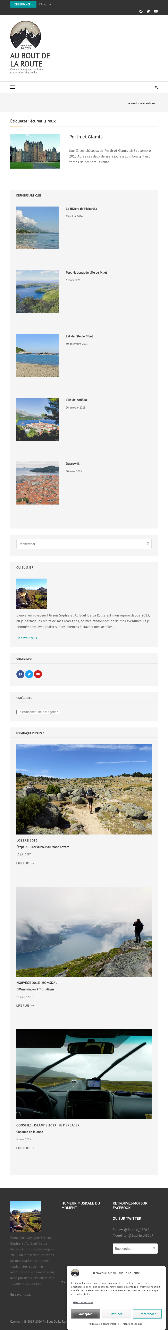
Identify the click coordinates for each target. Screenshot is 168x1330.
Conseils (24, 1125)
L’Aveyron (45, 4)
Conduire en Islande (29, 1132)
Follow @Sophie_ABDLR (131, 1229)
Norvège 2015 (28, 983)
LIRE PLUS (25, 863)
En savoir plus (26, 638)
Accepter (85, 1314)
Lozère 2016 (27, 840)
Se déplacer (69, 1125)
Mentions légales (132, 1323)
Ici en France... (23, 4)
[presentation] (37, 228)
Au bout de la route (30, 59)
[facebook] (20, 674)
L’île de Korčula (76, 400)
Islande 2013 (45, 1125)
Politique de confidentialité (104, 1323)
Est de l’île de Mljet (79, 336)
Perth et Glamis (86, 137)
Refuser (116, 1314)
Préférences (147, 1314)
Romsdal (49, 983)
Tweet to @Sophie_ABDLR (133, 1235)
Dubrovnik (72, 463)
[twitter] (29, 674)
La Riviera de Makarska (81, 209)
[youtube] (38, 674)
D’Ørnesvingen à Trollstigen (35, 989)
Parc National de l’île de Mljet (86, 272)
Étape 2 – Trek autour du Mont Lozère (42, 847)
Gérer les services (83, 1302)
